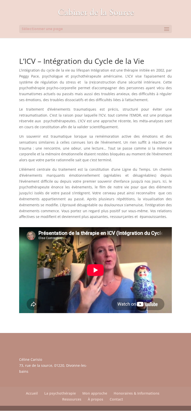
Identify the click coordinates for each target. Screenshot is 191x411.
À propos (95, 399)
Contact (116, 399)
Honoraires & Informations (136, 393)
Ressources (71, 399)
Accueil (32, 393)
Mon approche (94, 393)
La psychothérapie (60, 393)
